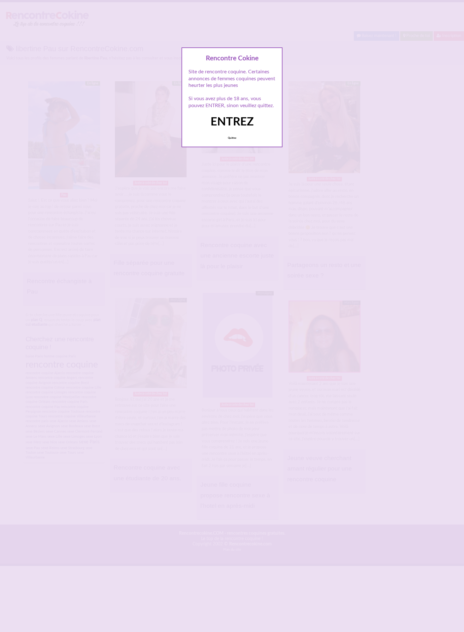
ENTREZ (232, 122)
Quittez (232, 138)
